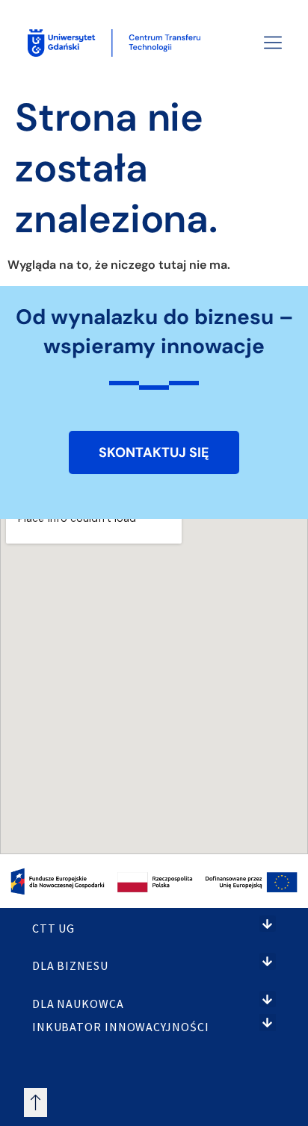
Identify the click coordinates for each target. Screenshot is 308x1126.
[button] (268, 924)
